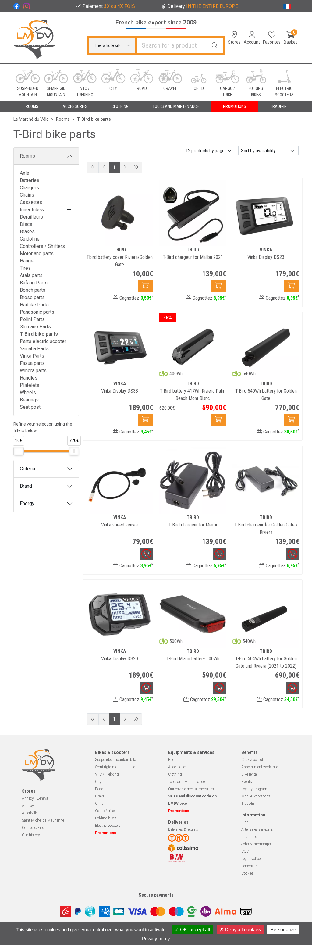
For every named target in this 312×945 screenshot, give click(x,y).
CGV (245, 851)
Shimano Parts (35, 327)
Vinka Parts (32, 356)
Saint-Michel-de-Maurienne (43, 820)
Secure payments (156, 895)
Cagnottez (135, 298)
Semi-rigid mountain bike (115, 767)
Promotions (234, 106)
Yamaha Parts (34, 348)
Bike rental (249, 774)
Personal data (252, 866)
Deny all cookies (242, 929)
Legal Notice (251, 859)
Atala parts (31, 275)
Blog (245, 822)
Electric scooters (108, 825)
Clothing (175, 774)
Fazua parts (32, 363)
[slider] (18, 451)
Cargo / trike (105, 811)
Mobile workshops (255, 796)
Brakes (27, 231)
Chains (27, 195)
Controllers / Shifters (42, 246)
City (98, 781)
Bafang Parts (34, 283)
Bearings (29, 400)
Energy (27, 503)
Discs (26, 224)
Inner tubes (32, 209)
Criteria (27, 469)
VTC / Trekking (107, 774)
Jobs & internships (256, 844)
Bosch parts (32, 290)
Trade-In (247, 803)
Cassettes (31, 202)
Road (99, 789)
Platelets (29, 385)
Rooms (27, 156)
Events (246, 781)
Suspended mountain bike (115, 760)
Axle (24, 173)
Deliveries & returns (183, 829)
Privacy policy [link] (156, 938)
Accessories (177, 767)
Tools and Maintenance (186, 781)
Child (99, 803)
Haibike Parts (34, 305)
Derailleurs (31, 217)
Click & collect (252, 760)
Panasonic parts (37, 312)
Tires (25, 268)
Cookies (247, 873)
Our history (31, 835)
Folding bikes (105, 818)
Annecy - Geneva (35, 798)
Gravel (100, 796)
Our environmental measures (191, 789)
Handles (28, 378)
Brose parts (32, 297)
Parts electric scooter (43, 341)
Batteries (29, 180)
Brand (26, 486)
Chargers (29, 188)
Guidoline (30, 239)
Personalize (283, 929)
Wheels (28, 392)
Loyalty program (254, 789)
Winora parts (33, 370)
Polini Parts (32, 319)
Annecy (28, 806)
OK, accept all (194, 929)
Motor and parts (37, 253)
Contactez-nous (34, 828)
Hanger (27, 261)
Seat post (30, 407)
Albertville (29, 813)
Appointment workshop (260, 767)
